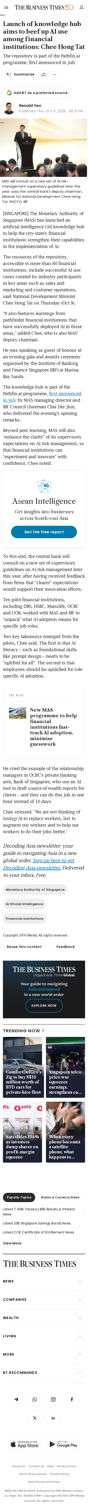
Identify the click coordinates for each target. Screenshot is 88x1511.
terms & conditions (33, 1474)
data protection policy (44, 1481)
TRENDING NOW (21, 1031)
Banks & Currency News (60, 1197)
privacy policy (66, 1466)
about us (18, 1466)
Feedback (65, 946)
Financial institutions (25, 918)
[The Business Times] (40, 7)
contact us (36, 1466)
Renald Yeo (30, 105)
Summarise (24, 74)
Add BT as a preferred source (41, 92)
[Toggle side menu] (6, 7)
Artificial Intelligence (24, 904)
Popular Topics (19, 1197)
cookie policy (59, 1474)
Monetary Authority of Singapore (35, 889)
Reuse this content (24, 946)
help (50, 1466)
